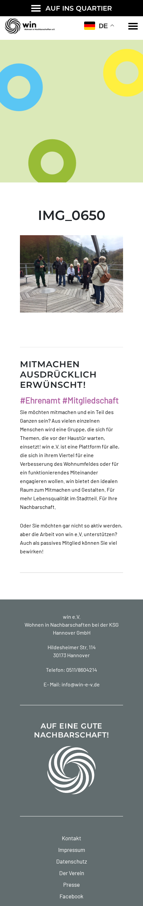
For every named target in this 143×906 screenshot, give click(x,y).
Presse (71, 884)
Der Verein (71, 873)
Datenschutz (71, 861)
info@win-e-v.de (81, 684)
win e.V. (71, 616)
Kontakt (71, 838)
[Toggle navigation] (133, 26)
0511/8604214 (81, 669)
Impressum (71, 849)
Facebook (71, 896)
